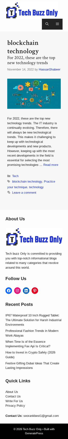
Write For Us (14, 401)
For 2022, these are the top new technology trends (31, 60)
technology (36, 187)
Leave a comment (24, 192)
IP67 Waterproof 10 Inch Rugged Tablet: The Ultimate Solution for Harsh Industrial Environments (33, 320)
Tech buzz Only (15, 253)
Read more (50, 165)
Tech (15, 176)
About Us (11, 392)
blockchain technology (27, 181)
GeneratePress (34, 433)
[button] (47, 24)
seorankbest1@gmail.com (41, 416)
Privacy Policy (15, 405)
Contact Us (13, 396)
